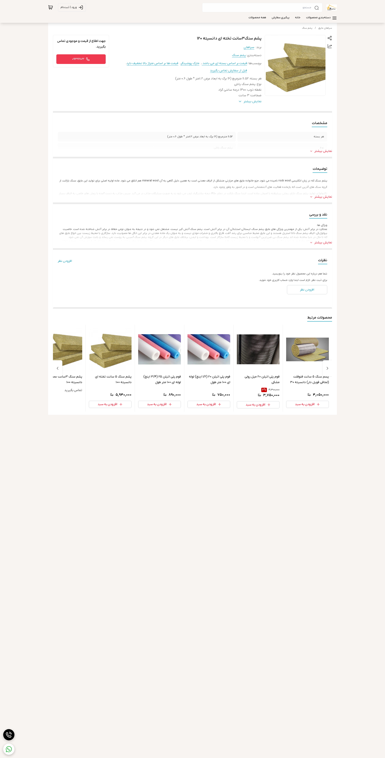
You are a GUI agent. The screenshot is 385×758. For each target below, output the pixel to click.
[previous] (327, 368)
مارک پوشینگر (190, 63)
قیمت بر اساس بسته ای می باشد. (224, 63)
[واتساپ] (8, 749)
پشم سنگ (307, 28)
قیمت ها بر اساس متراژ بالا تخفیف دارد (152, 63)
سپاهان (249, 47)
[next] (57, 368)
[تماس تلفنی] (8, 734)
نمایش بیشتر (323, 151)
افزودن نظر (65, 261)
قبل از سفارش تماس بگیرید (228, 71)
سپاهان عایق (325, 28)
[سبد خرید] (50, 7)
